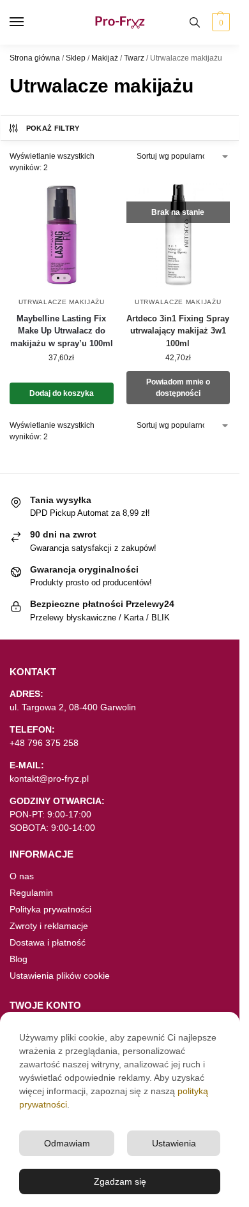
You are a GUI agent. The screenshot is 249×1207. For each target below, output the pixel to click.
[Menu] (29, 22)
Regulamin (31, 893)
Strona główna (35, 58)
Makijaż (104, 58)
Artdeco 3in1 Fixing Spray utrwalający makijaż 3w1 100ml (177, 331)
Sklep (76, 58)
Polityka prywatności (50, 909)
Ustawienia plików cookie (60, 975)
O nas (22, 876)
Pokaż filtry (53, 128)
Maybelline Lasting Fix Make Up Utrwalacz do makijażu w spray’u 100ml (61, 331)
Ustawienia (174, 1143)
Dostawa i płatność (48, 942)
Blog (18, 959)
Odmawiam (67, 1143)
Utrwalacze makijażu (62, 301)
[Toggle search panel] (194, 22)
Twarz (134, 58)
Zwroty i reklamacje (49, 926)
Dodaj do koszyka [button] (61, 393)
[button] (219, 22)
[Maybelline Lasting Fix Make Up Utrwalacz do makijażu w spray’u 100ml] (62, 235)
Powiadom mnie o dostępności (178, 387)
